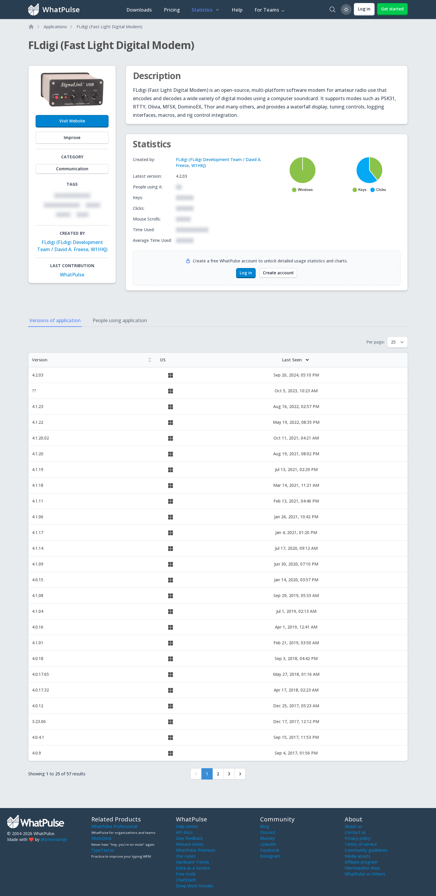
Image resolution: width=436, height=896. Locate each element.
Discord (267, 832)
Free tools (186, 874)
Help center (187, 826)
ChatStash (186, 880)
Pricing (172, 10)
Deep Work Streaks (194, 886)
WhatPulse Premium (195, 850)
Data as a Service (193, 868)
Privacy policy (357, 838)
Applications (55, 26)
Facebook (269, 850)
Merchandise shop (362, 868)
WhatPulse (72, 274)
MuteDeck (101, 838)
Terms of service (361, 844)
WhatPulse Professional (114, 826)
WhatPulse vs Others (365, 874)
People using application (120, 320)
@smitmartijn (54, 839)
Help (237, 10)
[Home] (31, 27)
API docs (184, 832)
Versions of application (55, 320)
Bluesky (267, 838)
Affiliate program (361, 862)
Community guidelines (366, 850)
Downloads (139, 10)
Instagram (270, 856)
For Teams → (269, 10)
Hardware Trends (192, 862)
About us (353, 826)
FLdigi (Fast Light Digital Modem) (109, 26)
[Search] (332, 9)
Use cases (185, 856)
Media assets (357, 856)
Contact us (355, 832)
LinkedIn (268, 844)
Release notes (189, 844)
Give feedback (189, 838)
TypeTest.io (102, 850)
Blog (264, 826)
